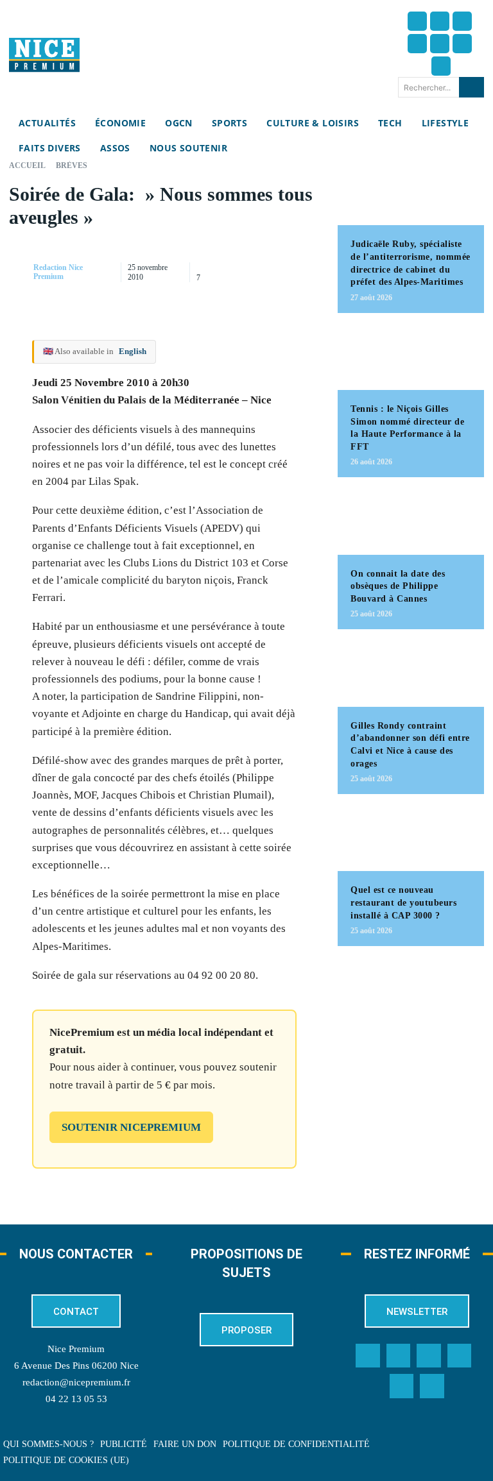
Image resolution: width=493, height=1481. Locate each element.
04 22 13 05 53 (76, 1399)
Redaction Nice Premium (58, 272)
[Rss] (432, 1386)
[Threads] (417, 43)
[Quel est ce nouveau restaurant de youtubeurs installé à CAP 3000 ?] (411, 839)
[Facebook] (417, 21)
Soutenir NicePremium (131, 1127)
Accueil (27, 165)
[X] (300, 254)
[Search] (471, 87)
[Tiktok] (439, 43)
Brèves (71, 165)
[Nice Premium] (44, 55)
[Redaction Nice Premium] (20, 272)
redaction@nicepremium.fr (76, 1382)
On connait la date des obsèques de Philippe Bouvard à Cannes (397, 586)
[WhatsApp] (241, 285)
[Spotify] (402, 1386)
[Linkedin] (462, 43)
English (132, 351)
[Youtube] (441, 66)
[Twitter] (439, 21)
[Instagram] (462, 21)
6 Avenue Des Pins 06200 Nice (76, 1365)
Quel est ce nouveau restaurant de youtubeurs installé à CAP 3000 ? (403, 902)
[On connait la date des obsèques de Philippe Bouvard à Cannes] (411, 522)
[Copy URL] (241, 254)
